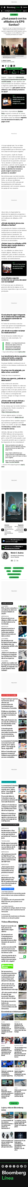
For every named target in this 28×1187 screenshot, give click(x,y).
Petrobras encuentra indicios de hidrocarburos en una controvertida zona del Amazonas (9, 1005)
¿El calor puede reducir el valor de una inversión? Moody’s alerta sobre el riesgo (9, 995)
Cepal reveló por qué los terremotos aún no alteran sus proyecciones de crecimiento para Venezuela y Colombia (9, 703)
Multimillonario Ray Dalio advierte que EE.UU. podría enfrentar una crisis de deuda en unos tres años (9, 881)
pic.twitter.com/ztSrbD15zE (13, 349)
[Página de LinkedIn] (17, 1166)
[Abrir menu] (2, 7)
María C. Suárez (7, 60)
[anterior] (2, 530)
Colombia (14, 14)
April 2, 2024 (21, 352)
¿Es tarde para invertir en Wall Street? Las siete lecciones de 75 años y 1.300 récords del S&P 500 (8, 857)
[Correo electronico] (12, 561)
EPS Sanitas (7, 568)
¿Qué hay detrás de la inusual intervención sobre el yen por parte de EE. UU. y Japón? (8, 958)
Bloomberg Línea (17, 571)
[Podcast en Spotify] (25, 1166)
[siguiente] (25, 530)
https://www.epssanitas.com (10, 412)
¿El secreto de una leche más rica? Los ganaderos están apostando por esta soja (9, 986)
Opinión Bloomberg (8, 889)
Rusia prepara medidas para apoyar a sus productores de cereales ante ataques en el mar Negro (6, 1028)
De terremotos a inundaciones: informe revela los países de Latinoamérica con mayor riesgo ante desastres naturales (9, 976)
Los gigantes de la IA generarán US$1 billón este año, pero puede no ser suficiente (12, 901)
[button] (3, 66)
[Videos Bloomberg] (14, 922)
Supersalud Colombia (18, 568)
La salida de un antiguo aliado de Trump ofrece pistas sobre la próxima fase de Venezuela (13, 909)
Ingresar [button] (25, 7)
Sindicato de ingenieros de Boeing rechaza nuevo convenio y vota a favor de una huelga (20, 1028)
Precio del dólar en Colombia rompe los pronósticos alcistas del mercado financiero (9, 799)
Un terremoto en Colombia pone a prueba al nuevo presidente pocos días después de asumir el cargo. (8, 939)
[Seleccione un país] (4, 7)
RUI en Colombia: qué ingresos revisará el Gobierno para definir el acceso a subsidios (9, 754)
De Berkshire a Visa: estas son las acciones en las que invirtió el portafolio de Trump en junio (9, 834)
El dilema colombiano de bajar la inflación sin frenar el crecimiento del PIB (9, 714)
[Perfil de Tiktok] (21, 1166)
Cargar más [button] (14, 1103)
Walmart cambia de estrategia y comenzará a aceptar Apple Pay (7, 1073)
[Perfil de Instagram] (14, 1166)
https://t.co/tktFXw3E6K (12, 462)
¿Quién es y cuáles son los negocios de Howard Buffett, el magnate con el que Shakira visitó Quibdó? (9, 666)
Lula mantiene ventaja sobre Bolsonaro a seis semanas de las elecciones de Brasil (6, 1051)
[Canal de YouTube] (10, 1166)
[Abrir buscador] (21, 7)
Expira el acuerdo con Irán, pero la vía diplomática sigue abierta (8, 928)
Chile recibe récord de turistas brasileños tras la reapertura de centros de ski (20, 1093)
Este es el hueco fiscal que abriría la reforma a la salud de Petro (19, 266)
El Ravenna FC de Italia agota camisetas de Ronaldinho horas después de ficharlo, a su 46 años (19, 1145)
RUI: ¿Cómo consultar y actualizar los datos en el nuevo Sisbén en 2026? (9, 611)
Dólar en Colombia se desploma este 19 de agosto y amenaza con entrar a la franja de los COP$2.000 (9, 817)
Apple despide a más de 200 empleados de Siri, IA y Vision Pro (20, 1073)
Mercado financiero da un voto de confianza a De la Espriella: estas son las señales (19, 529)
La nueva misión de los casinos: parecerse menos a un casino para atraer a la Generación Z (7, 1124)
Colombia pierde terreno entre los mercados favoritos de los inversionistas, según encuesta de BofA (9, 530)
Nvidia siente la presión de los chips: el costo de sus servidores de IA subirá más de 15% (9, 846)
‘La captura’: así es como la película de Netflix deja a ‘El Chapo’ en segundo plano (20, 1124)
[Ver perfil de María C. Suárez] (6, 557)
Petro (8, 571)
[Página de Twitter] (6, 1166)
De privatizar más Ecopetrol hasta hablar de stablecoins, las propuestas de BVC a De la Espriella (9, 644)
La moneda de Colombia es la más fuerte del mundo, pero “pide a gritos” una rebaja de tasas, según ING (9, 744)
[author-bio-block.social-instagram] (15, 561)
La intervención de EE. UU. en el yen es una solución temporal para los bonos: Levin (9, 949)
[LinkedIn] (17, 561)
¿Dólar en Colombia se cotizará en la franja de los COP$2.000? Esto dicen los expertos (9, 655)
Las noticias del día (14, 577)
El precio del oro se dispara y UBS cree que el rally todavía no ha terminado (9, 621)
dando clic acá (19, 417)
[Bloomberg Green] (14, 966)
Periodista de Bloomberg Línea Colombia (17, 556)
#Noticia (8, 343)
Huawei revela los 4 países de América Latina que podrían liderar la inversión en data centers (8, 632)
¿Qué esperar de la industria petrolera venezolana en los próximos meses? (7, 869)
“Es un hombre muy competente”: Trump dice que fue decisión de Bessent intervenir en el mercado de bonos (20, 1052)
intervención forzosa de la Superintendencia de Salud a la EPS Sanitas (13, 79)
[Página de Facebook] (3, 1166)
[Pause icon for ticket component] (2, 11)
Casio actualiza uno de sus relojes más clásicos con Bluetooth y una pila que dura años (7, 1144)
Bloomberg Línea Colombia (14, 574)
